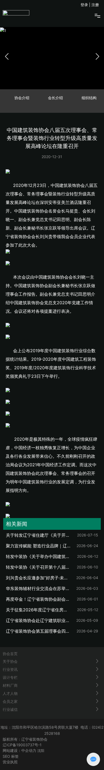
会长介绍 (55, 97)
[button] (97, 56)
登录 (85, 4)
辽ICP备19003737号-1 (22, 745)
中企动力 (28, 750)
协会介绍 (21, 97)
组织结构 (89, 97)
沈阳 (40, 750)
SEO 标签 (11, 756)
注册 (95, 4)
